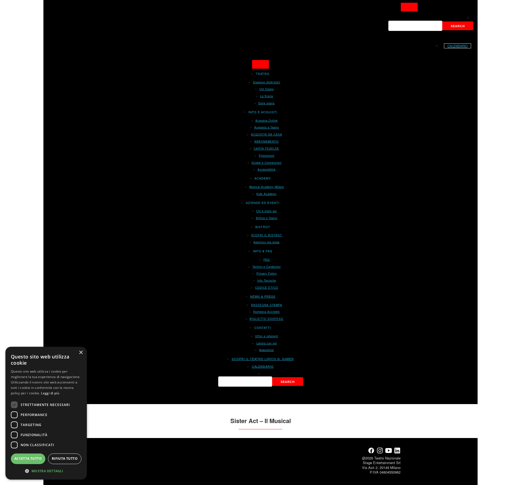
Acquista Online (266, 120)
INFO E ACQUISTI (262, 112)
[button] (46, 471)
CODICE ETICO (266, 287)
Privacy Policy (266, 273)
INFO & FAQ (262, 251)
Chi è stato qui (266, 211)
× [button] (81, 353)
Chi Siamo (266, 89)
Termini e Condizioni (266, 267)
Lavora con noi (266, 343)
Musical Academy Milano (266, 187)
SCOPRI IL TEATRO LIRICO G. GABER (263, 359)
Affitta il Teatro (266, 218)
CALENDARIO (457, 46)
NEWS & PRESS (262, 296)
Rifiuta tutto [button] (65, 458)
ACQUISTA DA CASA (266, 134)
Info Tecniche (266, 280)
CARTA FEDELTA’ (266, 148)
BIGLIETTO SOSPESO (266, 319)
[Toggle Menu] (409, 7)
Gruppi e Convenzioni (266, 163)
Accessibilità (266, 169)
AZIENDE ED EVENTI (262, 202)
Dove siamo (266, 103)
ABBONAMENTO (266, 141)
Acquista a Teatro (266, 127)
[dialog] (46, 413)
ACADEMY (263, 178)
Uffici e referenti (266, 336)
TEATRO (262, 73)
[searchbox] (415, 26)
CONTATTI (262, 327)
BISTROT (262, 227)
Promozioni (266, 156)
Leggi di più (50, 393)
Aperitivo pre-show (266, 242)
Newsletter (266, 350)
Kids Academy (266, 194)
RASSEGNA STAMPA (266, 305)
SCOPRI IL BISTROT (266, 235)
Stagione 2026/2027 (266, 82)
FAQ (266, 260)
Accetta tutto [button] (28, 458)
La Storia (266, 96)
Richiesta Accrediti (266, 312)
